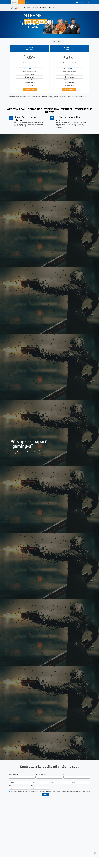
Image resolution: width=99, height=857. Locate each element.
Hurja (10, 785)
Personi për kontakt (14, 774)
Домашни (14, 2)
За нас (27, 2)
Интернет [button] (27, 7)
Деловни (21, 2)
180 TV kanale (31, 68)
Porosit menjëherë (29, 89)
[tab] (41, 42)
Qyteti (11, 780)
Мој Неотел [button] (52, 7)
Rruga (51, 780)
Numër (72, 780)
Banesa (31, 785)
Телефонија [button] (43, 7)
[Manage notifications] (95, 853)
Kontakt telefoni (40, 774)
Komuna (32, 780)
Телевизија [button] (35, 7)
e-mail (65, 774)
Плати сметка (81, 2)
